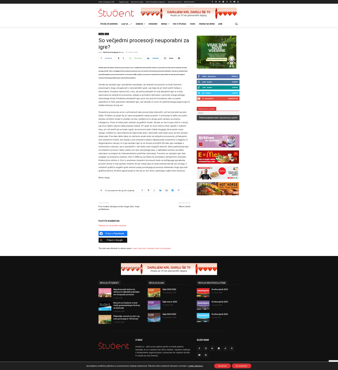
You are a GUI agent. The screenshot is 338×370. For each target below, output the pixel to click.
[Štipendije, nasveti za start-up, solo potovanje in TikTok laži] (104, 319)
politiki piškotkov (195, 366)
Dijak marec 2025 (170, 302)
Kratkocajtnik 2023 (220, 302)
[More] (179, 58)
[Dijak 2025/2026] (154, 292)
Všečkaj (234, 76)
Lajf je (101, 34)
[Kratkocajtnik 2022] (203, 317)
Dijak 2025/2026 (169, 289)
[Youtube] (234, 1)
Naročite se (233, 98)
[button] (236, 24)
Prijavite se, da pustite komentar (112, 225)
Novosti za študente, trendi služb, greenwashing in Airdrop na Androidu (126, 305)
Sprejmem (222, 366)
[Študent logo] (119, 13)
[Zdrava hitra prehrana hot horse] (218, 196)
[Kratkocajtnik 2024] (203, 292)
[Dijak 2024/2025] (154, 317)
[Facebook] (212, 1)
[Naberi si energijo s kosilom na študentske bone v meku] (218, 165)
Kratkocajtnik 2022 (220, 314)
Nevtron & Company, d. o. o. (113, 52)
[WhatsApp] (154, 190)
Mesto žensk (184, 206)
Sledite (235, 82)
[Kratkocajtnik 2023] (203, 305)
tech (106, 34)
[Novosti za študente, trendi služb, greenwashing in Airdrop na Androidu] (104, 306)
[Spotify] (223, 1)
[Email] (166, 190)
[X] (230, 1)
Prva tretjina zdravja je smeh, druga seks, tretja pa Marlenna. (118, 207)
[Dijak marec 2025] (154, 305)
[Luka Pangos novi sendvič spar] (218, 180)
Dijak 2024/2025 (169, 314)
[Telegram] (172, 190)
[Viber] (178, 190)
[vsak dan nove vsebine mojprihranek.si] (216, 68)
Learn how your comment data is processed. (152, 248)
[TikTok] (227, 1)
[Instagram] (215, 1)
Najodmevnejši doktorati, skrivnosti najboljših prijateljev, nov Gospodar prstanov (126, 292)
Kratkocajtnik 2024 (220, 289)
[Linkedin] (160, 190)
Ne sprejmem (241, 366)
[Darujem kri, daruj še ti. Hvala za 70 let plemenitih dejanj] (190, 14)
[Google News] (238, 1)
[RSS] (219, 1)
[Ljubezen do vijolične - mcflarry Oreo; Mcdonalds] (218, 149)
